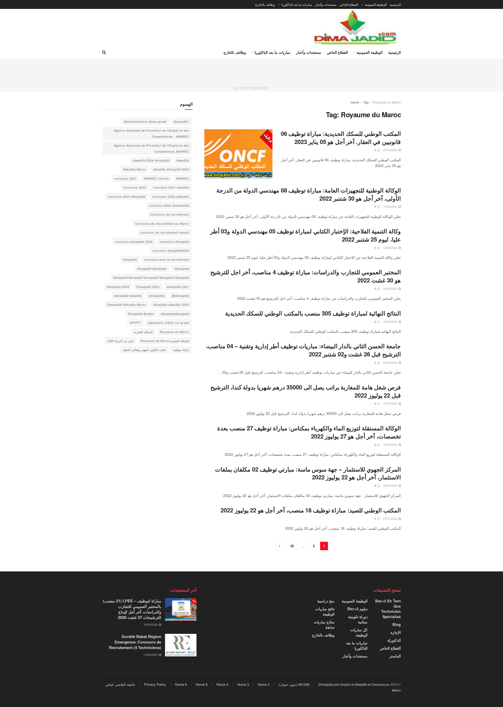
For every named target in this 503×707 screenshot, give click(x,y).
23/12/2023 (390, 150)
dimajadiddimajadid (175, 314)
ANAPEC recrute (156, 178)
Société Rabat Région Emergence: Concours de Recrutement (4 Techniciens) (135, 642)
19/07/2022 (390, 403)
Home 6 (181, 684)
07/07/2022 (390, 518)
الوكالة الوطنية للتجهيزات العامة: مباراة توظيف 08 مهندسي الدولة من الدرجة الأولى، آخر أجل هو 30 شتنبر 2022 (308, 194)
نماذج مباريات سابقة (324, 624)
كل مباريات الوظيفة (359, 632)
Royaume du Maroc (387, 102)
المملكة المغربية (143, 332)
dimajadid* (181, 268)
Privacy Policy (155, 684)
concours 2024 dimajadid (126, 196)
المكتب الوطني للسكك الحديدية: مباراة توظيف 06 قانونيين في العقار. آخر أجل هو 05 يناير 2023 (341, 137)
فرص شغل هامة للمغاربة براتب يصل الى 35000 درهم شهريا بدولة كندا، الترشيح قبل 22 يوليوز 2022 (305, 391)
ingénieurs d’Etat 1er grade (168, 322)
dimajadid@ (180, 295)
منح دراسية (326, 600)
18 (292, 545)
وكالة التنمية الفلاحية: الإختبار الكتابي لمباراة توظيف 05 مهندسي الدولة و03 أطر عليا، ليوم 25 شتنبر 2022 (305, 235)
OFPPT (135, 322)
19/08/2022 (390, 321)
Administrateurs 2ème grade (145, 121)
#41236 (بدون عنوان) (293, 684)
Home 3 (243, 684)
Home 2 (264, 684)
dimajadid (130, 259)
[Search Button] (104, 52)
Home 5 (201, 684)
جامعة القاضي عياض (120, 684)
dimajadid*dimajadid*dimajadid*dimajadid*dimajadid (151, 277)
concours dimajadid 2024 (134, 241)
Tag (366, 102)
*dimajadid (181, 121)
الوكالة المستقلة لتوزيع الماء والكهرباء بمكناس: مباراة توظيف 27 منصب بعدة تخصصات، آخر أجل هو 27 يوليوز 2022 (309, 432)
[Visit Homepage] (356, 27)
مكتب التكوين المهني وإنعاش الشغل (144, 349)
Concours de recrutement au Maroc (162, 223)
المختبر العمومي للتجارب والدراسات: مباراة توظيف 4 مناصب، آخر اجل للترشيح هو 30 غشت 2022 (305, 276)
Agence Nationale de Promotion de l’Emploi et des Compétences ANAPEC (151, 148)
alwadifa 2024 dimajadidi (151, 160)
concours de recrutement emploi (164, 232)
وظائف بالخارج (265, 4)
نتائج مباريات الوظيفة (325, 611)
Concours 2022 (134, 187)
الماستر (395, 655)
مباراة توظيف (181, 349)
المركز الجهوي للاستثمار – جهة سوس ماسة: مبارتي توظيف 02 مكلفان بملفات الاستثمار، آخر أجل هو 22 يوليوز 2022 (308, 473)
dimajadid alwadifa (128, 295)
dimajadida (157, 295)
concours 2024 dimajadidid (169, 205)
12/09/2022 (390, 247)
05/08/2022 (390, 362)
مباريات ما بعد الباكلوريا (296, 4)
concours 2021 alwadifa (171, 187)
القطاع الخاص (349, 4)
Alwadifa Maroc (134, 169)
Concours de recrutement (169, 214)
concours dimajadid (174, 241)
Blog (396, 624)
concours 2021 (125, 178)
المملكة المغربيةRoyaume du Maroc (165, 341)
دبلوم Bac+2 (357, 608)
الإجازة (396, 632)
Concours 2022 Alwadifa (170, 196)
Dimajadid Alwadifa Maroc (126, 304)
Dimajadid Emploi (141, 314)
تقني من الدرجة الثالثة (120, 341)
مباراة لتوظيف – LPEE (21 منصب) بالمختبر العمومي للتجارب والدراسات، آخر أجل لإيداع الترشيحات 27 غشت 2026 (132, 609)
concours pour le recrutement (166, 259)
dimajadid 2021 (178, 287)
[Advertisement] (251, 71)
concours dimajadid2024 (170, 250)
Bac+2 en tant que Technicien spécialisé (388, 608)
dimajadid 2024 (118, 287)
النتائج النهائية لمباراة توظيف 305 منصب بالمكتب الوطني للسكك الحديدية (313, 313)
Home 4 (222, 684)
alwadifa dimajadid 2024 (171, 169)
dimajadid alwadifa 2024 (171, 304)
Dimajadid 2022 (148, 287)
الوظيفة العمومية (376, 4)
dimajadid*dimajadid (152, 268)
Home (355, 102)
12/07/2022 (390, 444)
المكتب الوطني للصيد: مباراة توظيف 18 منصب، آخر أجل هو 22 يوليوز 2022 (311, 510)
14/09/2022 (390, 206)
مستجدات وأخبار (325, 4)
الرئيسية (395, 4)
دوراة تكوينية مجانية (358, 619)
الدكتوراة (394, 640)
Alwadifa (183, 160)
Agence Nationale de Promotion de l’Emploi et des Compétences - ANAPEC (151, 133)
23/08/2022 (390, 288)
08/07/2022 (390, 485)
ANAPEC (182, 178)
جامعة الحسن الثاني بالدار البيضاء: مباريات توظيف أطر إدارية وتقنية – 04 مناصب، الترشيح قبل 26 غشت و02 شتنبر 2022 (303, 350)
